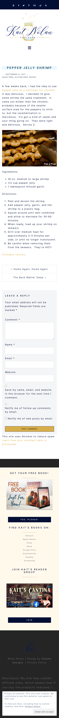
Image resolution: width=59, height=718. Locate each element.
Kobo (29, 543)
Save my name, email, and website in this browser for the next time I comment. (28, 393)
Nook (29, 546)
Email (10, 358)
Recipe (32, 77)
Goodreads (29, 561)
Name (10, 344)
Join (29, 620)
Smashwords (29, 553)
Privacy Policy (37, 662)
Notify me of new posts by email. (30, 418)
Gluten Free (21, 77)
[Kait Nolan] (29, 26)
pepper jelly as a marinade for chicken (28, 90)
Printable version (13, 254)
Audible (29, 557)
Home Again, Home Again (31, 269)
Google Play (29, 550)
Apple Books (29, 539)
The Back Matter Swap (28, 277)
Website (10, 372)
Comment (12, 319)
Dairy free (7, 77)
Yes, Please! (29, 519)
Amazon (29, 536)
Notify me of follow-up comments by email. (28, 410)
